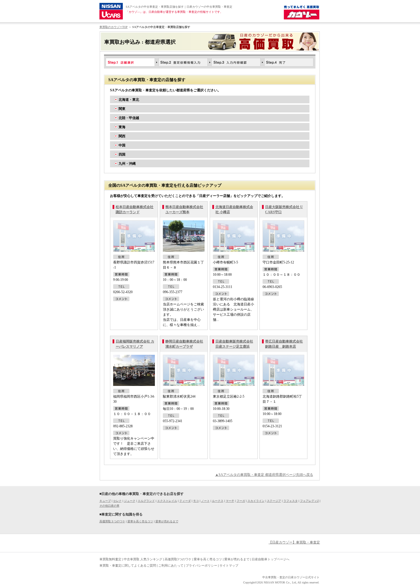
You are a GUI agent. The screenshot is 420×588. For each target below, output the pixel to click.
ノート (205, 500)
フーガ (241, 500)
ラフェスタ (290, 500)
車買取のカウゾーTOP (113, 27)
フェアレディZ (309, 500)
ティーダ (185, 500)
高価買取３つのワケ (112, 521)
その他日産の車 (109, 505)
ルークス (217, 500)
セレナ (117, 500)
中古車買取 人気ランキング (143, 559)
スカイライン (256, 500)
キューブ (105, 500)
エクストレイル (167, 500)
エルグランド (146, 500)
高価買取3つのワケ (178, 559)
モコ (196, 500)
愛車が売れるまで (166, 521)
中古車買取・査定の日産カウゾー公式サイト (290, 577)
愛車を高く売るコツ (140, 521)
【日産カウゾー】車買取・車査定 (294, 542)
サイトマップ (228, 565)
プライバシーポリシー (201, 565)
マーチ (230, 500)
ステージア (274, 500)
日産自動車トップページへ (270, 559)
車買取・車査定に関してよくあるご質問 (127, 565)
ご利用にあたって (170, 565)
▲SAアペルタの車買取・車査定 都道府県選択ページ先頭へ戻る (264, 475)
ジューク (129, 500)
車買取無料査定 (110, 559)
